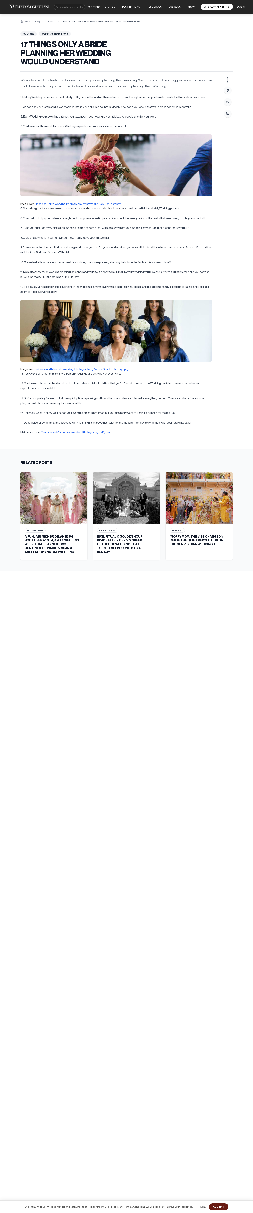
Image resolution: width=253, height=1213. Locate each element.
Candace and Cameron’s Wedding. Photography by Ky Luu (75, 432)
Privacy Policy (96, 1206)
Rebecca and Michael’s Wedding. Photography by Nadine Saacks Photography (82, 369)
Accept (218, 1206)
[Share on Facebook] (227, 90)
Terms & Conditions (134, 1206)
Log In (241, 6)
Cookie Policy (111, 1206)
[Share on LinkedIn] (227, 114)
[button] (116, 165)
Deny (203, 1206)
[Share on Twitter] (227, 102)
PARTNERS (94, 7)
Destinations (131, 6)
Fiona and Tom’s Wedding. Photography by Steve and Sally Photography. (78, 204)
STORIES (110, 6)
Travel (192, 7)
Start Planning (218, 7)
